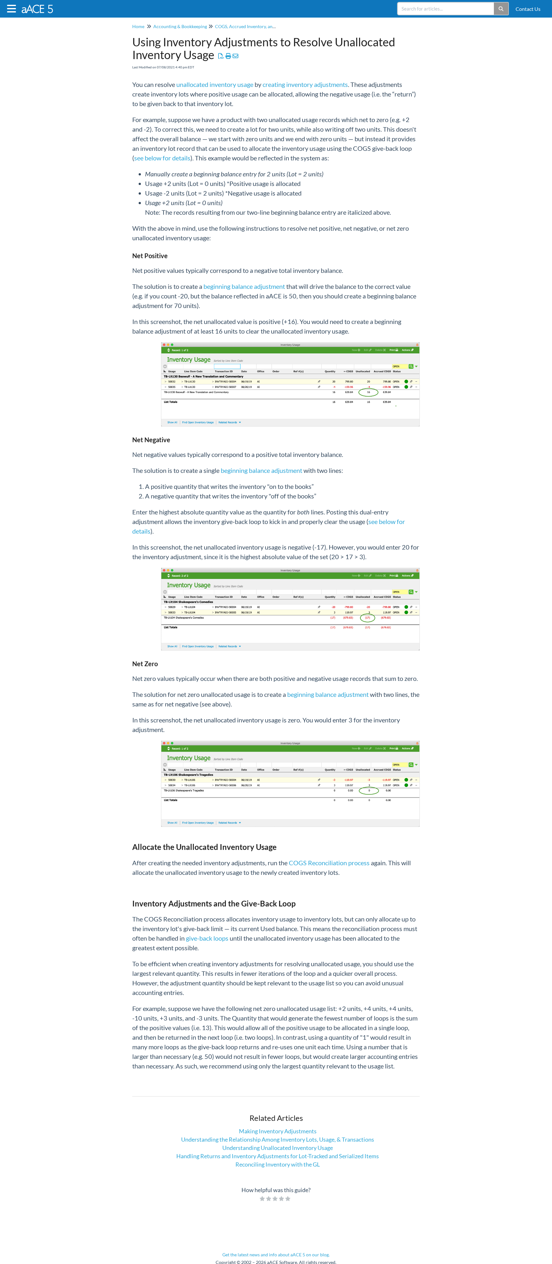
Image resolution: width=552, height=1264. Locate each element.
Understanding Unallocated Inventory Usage (277, 1147)
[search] (446, 8)
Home (138, 26)
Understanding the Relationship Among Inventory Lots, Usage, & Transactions (277, 1139)
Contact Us (528, 9)
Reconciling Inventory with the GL (277, 1164)
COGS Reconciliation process (329, 863)
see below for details (162, 158)
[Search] (501, 8)
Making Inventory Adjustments (278, 1131)
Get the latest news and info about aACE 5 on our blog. (276, 1254)
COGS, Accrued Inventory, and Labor (251, 26)
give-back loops (207, 938)
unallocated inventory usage (214, 84)
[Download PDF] (221, 55)
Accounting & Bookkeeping (180, 26)
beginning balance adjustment (244, 286)
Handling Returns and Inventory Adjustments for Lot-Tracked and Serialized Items (277, 1156)
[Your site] (40, 5)
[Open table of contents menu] (13, 7)
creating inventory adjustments (305, 84)
